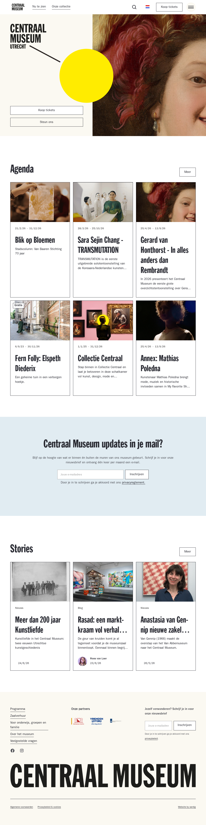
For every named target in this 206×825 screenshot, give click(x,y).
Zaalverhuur (18, 716)
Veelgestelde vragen (23, 741)
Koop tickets (169, 7)
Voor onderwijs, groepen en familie (28, 725)
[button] (147, 7)
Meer (187, 172)
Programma (17, 709)
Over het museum (22, 734)
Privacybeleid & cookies (49, 807)
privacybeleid (151, 739)
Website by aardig (187, 807)
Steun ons (46, 122)
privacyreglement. (133, 482)
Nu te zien (39, 6)
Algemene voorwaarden (21, 807)
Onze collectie (61, 6)
